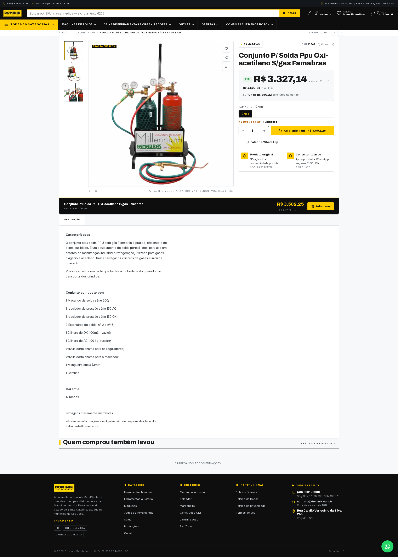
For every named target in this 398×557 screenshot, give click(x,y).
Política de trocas (247, 499)
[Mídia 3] (73, 92)
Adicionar (323, 206)
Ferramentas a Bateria (138, 499)
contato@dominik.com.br (52, 3)
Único (245, 113)
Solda (127, 519)
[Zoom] (226, 67)
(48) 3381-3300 (17, 3)
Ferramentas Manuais (138, 492)
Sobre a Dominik (246, 492)
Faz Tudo (186, 526)
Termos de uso (245, 512)
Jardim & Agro (189, 519)
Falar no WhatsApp (264, 142)
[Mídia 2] (73, 71)
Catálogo (61, 32)
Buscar (289, 13)
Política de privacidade (251, 505)
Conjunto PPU (84, 32)
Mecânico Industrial (192, 492)
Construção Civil (190, 512)
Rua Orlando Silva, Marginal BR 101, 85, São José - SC (359, 3)
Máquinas (130, 505)
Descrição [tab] (72, 219)
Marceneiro (187, 505)
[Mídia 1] (73, 50)
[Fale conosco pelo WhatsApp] (387, 546)
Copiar (325, 44)
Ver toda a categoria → (320, 443)
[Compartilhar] (226, 58)
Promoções (131, 526)
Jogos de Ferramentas (138, 512)
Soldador (186, 499)
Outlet (128, 533)
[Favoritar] (226, 49)
